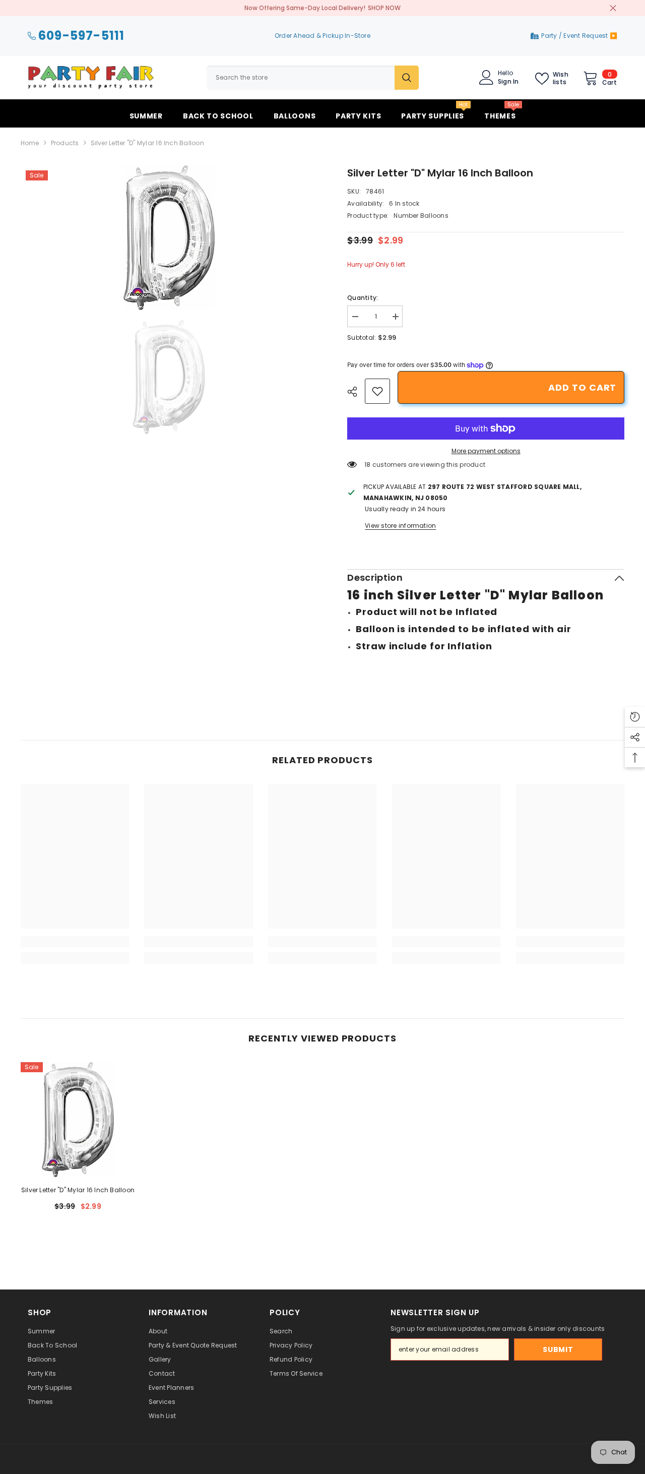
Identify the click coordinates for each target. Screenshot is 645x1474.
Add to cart (582, 387)
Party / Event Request (575, 35)
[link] (377, 391)
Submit (558, 1349)
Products (65, 143)
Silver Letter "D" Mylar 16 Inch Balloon (78, 1190)
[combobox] (301, 78)
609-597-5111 (81, 36)
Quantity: (362, 297)
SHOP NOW (384, 8)
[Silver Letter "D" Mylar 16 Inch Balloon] (78, 1119)
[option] (169, 237)
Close (613, 8)
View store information (400, 525)
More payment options (486, 451)
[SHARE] (356, 392)
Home (30, 143)
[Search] (313, 78)
